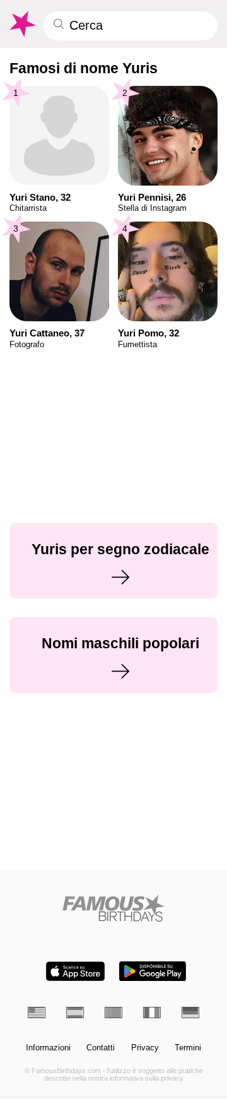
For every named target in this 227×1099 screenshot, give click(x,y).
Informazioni (48, 1048)
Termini (188, 1048)
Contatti (100, 1048)
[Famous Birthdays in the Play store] (152, 971)
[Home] (114, 908)
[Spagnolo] (75, 1012)
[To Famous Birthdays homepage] (21, 24)
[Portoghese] (113, 1012)
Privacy (145, 1048)
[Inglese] (36, 1012)
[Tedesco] (190, 1012)
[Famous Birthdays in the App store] (75, 971)
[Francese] (152, 1012)
